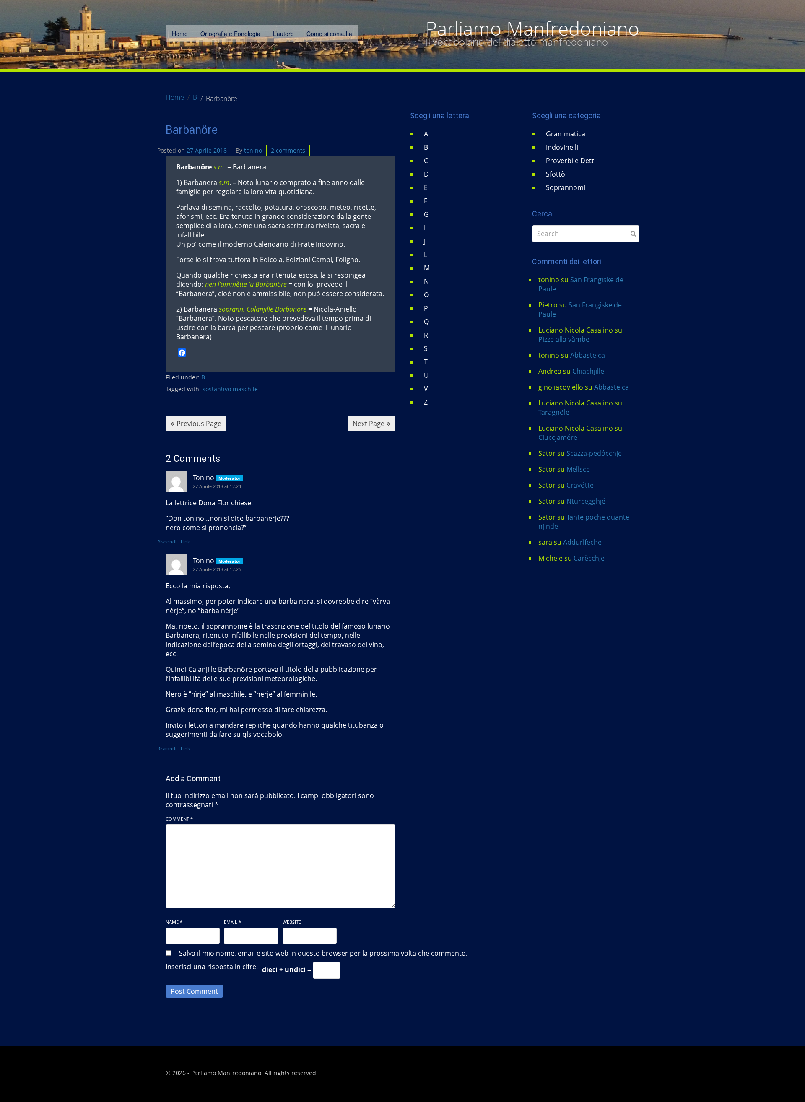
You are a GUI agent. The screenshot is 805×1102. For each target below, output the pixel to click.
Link (185, 541)
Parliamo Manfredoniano (532, 28)
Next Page (368, 423)
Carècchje (590, 558)
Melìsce (578, 469)
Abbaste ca (587, 355)
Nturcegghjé (585, 501)
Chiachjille (588, 371)
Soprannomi (565, 187)
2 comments (288, 150)
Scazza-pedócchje (594, 453)
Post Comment (194, 991)
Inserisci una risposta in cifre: (212, 966)
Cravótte (580, 485)
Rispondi (167, 541)
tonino (253, 150)
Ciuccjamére (557, 437)
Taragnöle (553, 412)
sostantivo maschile (230, 389)
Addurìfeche (582, 542)
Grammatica (565, 133)
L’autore (283, 33)
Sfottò (555, 174)
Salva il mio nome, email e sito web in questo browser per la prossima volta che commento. (323, 953)
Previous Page (199, 423)
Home (180, 33)
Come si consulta (329, 33)
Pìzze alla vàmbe (563, 339)
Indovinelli (562, 147)
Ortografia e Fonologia (230, 33)
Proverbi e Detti (571, 160)
